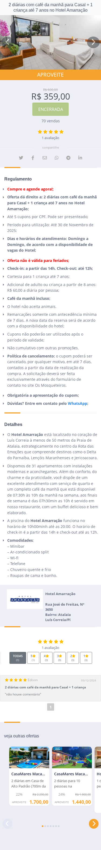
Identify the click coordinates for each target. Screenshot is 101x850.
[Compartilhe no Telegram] (68, 157)
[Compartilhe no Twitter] (21, 157)
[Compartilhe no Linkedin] (80, 157)
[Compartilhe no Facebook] (32, 157)
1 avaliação (50, 138)
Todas (18, 658)
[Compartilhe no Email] (44, 157)
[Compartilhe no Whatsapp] (56, 157)
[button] (7, 42)
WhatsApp (77, 403)
